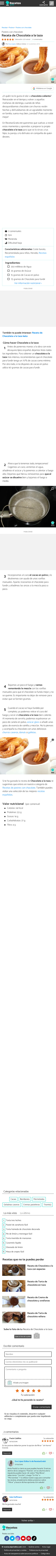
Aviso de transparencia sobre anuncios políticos (21, 1554)
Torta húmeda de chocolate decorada (23, 1229)
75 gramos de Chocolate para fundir (27, 279)
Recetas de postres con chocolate (18, 788)
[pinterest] (28, 1538)
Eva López (12, 44)
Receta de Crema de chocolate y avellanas (38, 1299)
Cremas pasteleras (31, 1205)
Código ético (45, 1554)
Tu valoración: (28, 1395)
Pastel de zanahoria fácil (17, 1225)
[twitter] (12, 1538)
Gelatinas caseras (11, 1205)
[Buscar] (52, 3)
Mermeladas (38, 1199)
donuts (22, 732)
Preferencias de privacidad (38, 1550)
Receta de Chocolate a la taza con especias (40, 1267)
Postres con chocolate (23, 27)
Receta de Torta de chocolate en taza (37, 1283)
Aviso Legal (46, 1547)
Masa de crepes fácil (15, 1252)
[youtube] (23, 1538)
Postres (11, 27)
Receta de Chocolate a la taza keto (22, 334)
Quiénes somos (34, 1547)
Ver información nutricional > (28, 283)
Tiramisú (47, 1205)
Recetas (4, 27)
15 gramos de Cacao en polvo (24, 275)
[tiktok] (34, 1538)
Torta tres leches (13, 1220)
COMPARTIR (43, 5)
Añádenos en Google (44, 88)
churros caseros (10, 732)
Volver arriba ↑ (28, 1520)
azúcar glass (33, 722)
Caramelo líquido (13, 1243)
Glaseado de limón (14, 1247)
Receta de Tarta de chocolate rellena (37, 1315)
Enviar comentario (41, 1407)
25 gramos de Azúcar (20, 271)
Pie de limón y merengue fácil (19, 1234)
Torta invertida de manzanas (18, 1238)
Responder (7, 1453)
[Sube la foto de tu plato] (37, 1336)
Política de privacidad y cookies (15, 1550)
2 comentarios (37, 39)
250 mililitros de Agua (20, 267)
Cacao (13, 1199)
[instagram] (17, 1538)
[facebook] (6, 1538)
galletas (32, 732)
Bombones (25, 1199)
